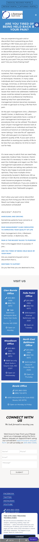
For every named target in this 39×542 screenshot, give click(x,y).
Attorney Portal (28, 6)
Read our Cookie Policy (15, 532)
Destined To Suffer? (10, 264)
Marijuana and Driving (12, 216)
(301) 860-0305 (21, 391)
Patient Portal (10, 6)
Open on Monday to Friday (21, 405)
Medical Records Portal (19, 3)
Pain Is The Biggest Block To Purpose (18, 240)
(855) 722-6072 (21, 393)
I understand (19, 536)
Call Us (11, 540)
